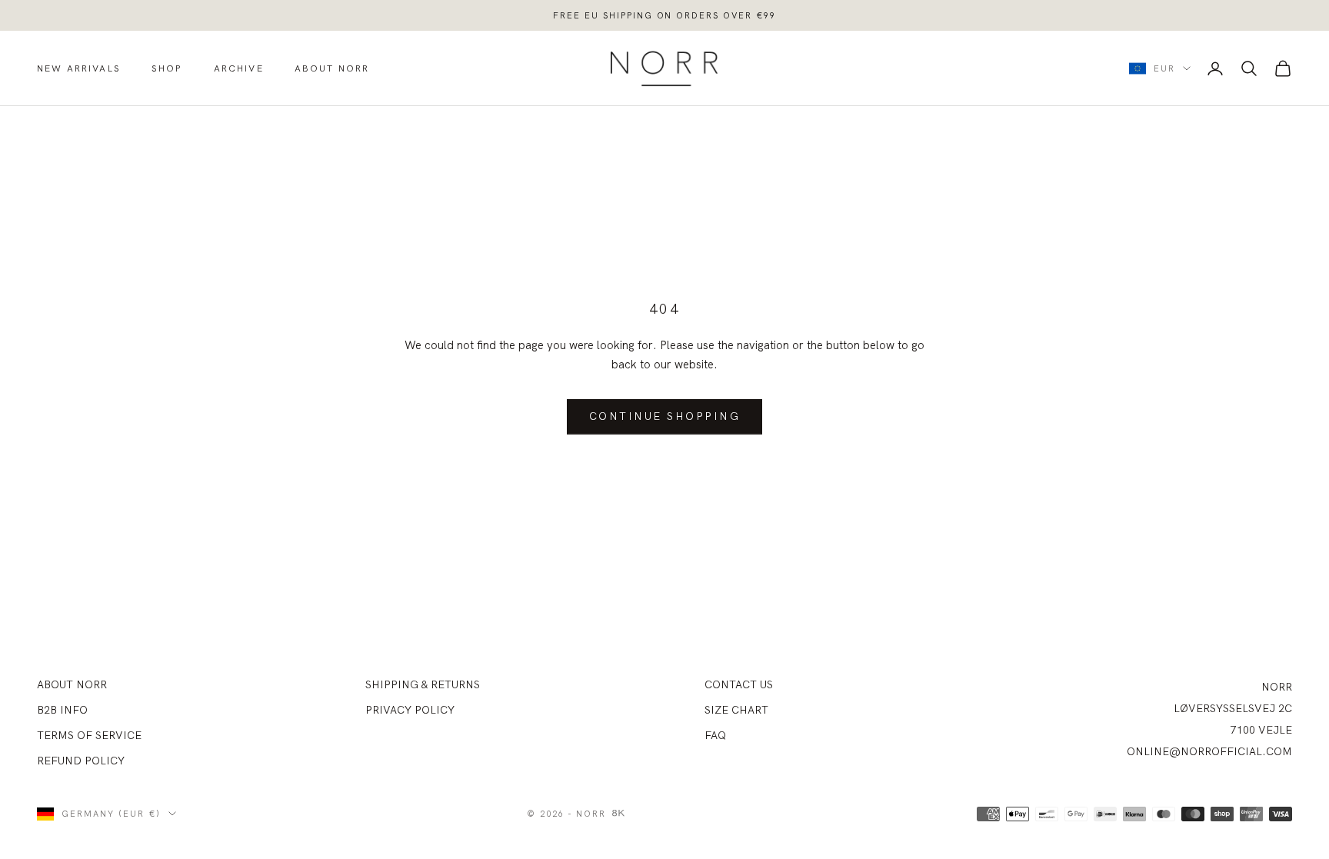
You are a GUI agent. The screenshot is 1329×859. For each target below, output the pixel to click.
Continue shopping (665, 416)
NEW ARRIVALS (79, 68)
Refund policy (81, 760)
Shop (167, 68)
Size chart (736, 710)
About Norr (332, 68)
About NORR (72, 684)
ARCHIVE (239, 68)
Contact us (738, 684)
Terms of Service (89, 735)
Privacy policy (410, 710)
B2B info (62, 710)
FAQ (715, 735)
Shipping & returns (422, 684)
